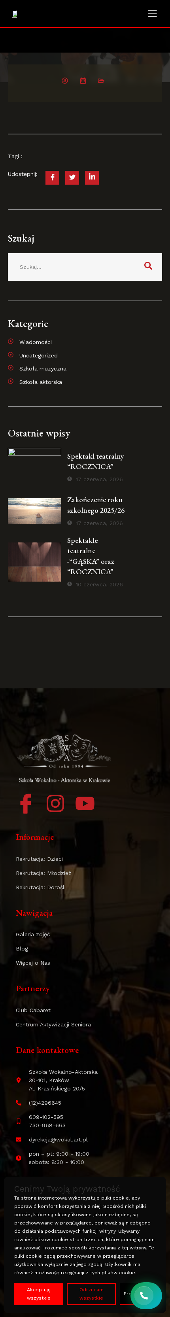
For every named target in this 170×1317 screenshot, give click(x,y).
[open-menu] (152, 14)
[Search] (148, 267)
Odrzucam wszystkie (91, 1294)
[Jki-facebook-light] (26, 803)
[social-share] (52, 178)
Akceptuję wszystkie (39, 1294)
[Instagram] (55, 803)
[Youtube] (85, 803)
